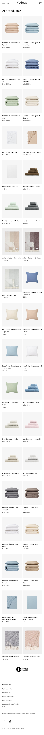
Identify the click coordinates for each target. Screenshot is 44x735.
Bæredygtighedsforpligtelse (10, 705)
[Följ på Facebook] (4, 721)
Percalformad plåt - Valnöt (32, 152)
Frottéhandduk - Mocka (10, 473)
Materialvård (6, 693)
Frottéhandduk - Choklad (31, 187)
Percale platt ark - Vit (10, 187)
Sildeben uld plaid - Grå (10, 657)
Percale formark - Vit (9, 152)
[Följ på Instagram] (9, 721)
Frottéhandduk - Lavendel (32, 439)
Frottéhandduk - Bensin (31, 402)
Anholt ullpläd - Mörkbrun (32, 258)
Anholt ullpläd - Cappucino (11, 258)
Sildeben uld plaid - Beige (31, 657)
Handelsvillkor (7, 700)
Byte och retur (7, 689)
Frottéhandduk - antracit (31, 221)
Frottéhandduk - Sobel (10, 439)
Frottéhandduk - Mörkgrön (11, 221)
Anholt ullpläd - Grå (9, 295)
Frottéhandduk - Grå (30, 473)
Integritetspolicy (8, 697)
